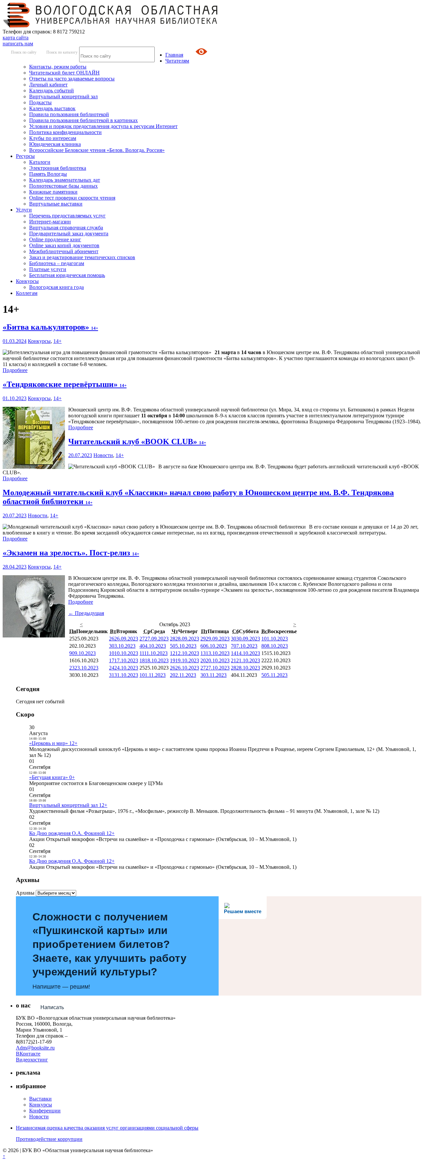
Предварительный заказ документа (68, 233)
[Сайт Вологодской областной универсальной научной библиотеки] (111, 25)
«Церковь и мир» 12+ (53, 743)
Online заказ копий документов (64, 245)
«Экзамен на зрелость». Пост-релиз (71, 552)
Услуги (24, 209)
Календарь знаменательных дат (64, 180)
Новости (103, 455)
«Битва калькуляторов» (50, 327)
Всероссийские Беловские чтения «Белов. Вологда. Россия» (97, 150)
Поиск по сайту (23, 52)
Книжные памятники (53, 192)
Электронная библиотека (57, 168)
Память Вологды (48, 174)
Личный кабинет (48, 84)
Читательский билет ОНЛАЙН (64, 72)
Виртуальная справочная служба (66, 227)
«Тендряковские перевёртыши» (65, 384)
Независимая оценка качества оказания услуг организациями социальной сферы (107, 1128)
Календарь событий (51, 90)
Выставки (40, 1098)
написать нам (18, 43)
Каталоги (39, 162)
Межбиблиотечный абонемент (63, 251)
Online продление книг (55, 239)
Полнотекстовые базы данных (63, 186)
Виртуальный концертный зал (63, 96)
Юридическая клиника (55, 144)
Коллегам (26, 293)
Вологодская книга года (56, 287)
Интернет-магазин (50, 221)
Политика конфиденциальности (65, 132)
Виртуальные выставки (55, 204)
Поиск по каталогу (62, 52)
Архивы (25, 893)
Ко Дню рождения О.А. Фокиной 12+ (72, 833)
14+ (57, 341)
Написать (52, 1007)
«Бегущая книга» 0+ (52, 777)
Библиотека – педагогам (56, 263)
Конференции (45, 1110)
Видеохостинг (32, 1059)
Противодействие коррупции (49, 1139)
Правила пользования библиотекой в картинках (83, 120)
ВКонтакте (28, 1053)
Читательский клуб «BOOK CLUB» (137, 441)
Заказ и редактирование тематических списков (82, 257)
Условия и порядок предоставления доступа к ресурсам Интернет (103, 126)
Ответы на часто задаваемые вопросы (72, 78)
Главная (174, 55)
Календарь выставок (52, 108)
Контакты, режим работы (57, 67)
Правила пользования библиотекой (69, 114)
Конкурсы (27, 281)
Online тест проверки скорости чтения (72, 198)
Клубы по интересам (52, 138)
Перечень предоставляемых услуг (67, 215)
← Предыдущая (86, 613)
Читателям (177, 61)
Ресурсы (25, 156)
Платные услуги (47, 269)
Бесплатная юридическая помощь (67, 275)
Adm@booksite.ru (35, 1048)
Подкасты (40, 102)
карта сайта (15, 37)
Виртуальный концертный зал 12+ (68, 805)
